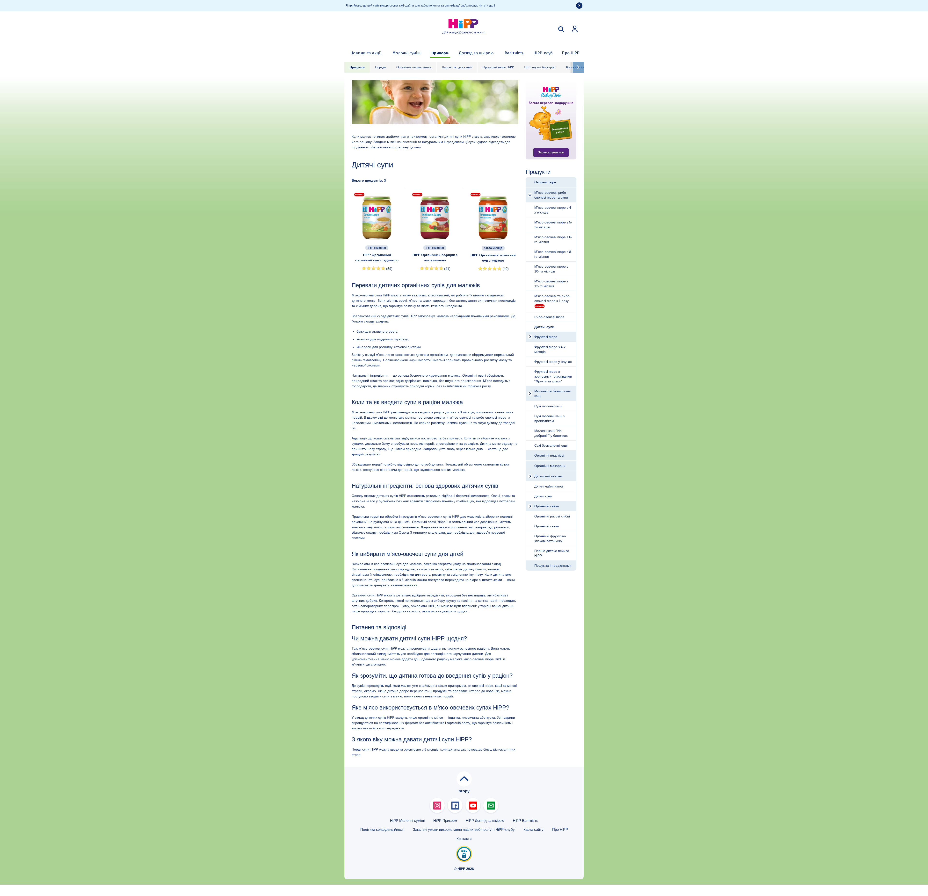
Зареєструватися (551, 152)
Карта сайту (533, 829)
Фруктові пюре (545, 337)
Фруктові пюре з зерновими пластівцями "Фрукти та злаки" (553, 376)
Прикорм (440, 52)
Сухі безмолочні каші (550, 445)
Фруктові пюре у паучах (553, 362)
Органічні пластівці (549, 455)
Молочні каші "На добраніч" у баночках (551, 433)
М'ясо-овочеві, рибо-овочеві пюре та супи (551, 195)
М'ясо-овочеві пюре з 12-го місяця (551, 283)
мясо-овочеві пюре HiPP (483, 659)
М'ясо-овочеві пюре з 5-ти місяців (553, 224)
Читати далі (486, 5)
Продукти (357, 67)
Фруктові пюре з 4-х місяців (550, 349)
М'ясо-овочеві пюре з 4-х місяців (553, 210)
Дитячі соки (543, 496)
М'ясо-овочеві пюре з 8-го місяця (553, 254)
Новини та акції (365, 52)
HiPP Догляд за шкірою (485, 820)
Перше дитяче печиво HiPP (551, 553)
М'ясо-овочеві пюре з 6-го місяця (553, 239)
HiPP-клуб (543, 52)
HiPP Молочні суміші (407, 820)
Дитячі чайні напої (548, 486)
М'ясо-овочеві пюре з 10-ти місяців (551, 269)
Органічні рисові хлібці (552, 516)
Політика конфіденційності (382, 829)
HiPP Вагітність (525, 820)
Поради (380, 67)
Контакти (464, 839)
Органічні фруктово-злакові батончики (550, 538)
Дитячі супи (544, 327)
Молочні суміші (406, 52)
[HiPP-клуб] (574, 28)
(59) (389, 269)
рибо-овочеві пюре (491, 417)
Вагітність (514, 52)
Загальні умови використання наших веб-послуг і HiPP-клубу (464, 829)
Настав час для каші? (457, 67)
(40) (505, 269)
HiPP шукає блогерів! (540, 67)
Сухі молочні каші (548, 406)
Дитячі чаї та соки (548, 476)
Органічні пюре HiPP (498, 67)
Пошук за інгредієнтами (553, 565)
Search (561, 29)
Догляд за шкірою (476, 52)
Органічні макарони (550, 466)
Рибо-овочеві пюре (549, 317)
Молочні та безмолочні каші (552, 393)
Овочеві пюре (545, 182)
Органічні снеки (546, 506)
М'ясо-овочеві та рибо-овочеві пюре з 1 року (552, 298)
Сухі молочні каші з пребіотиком (549, 418)
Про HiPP (570, 52)
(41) (447, 269)
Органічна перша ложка (413, 67)
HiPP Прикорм (445, 820)
